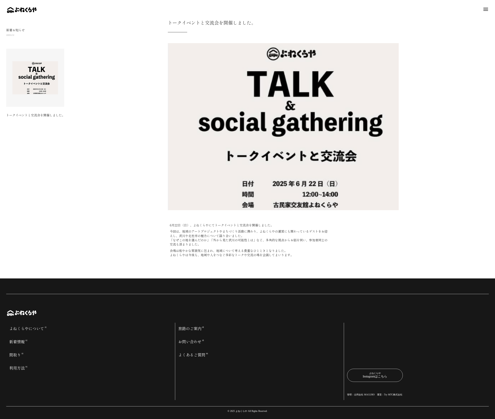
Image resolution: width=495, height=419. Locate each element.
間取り (15, 355)
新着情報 (17, 341)
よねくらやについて (26, 328)
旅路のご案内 (189, 328)
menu (486, 9)
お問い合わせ (189, 341)
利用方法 (17, 368)
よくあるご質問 (191, 355)
